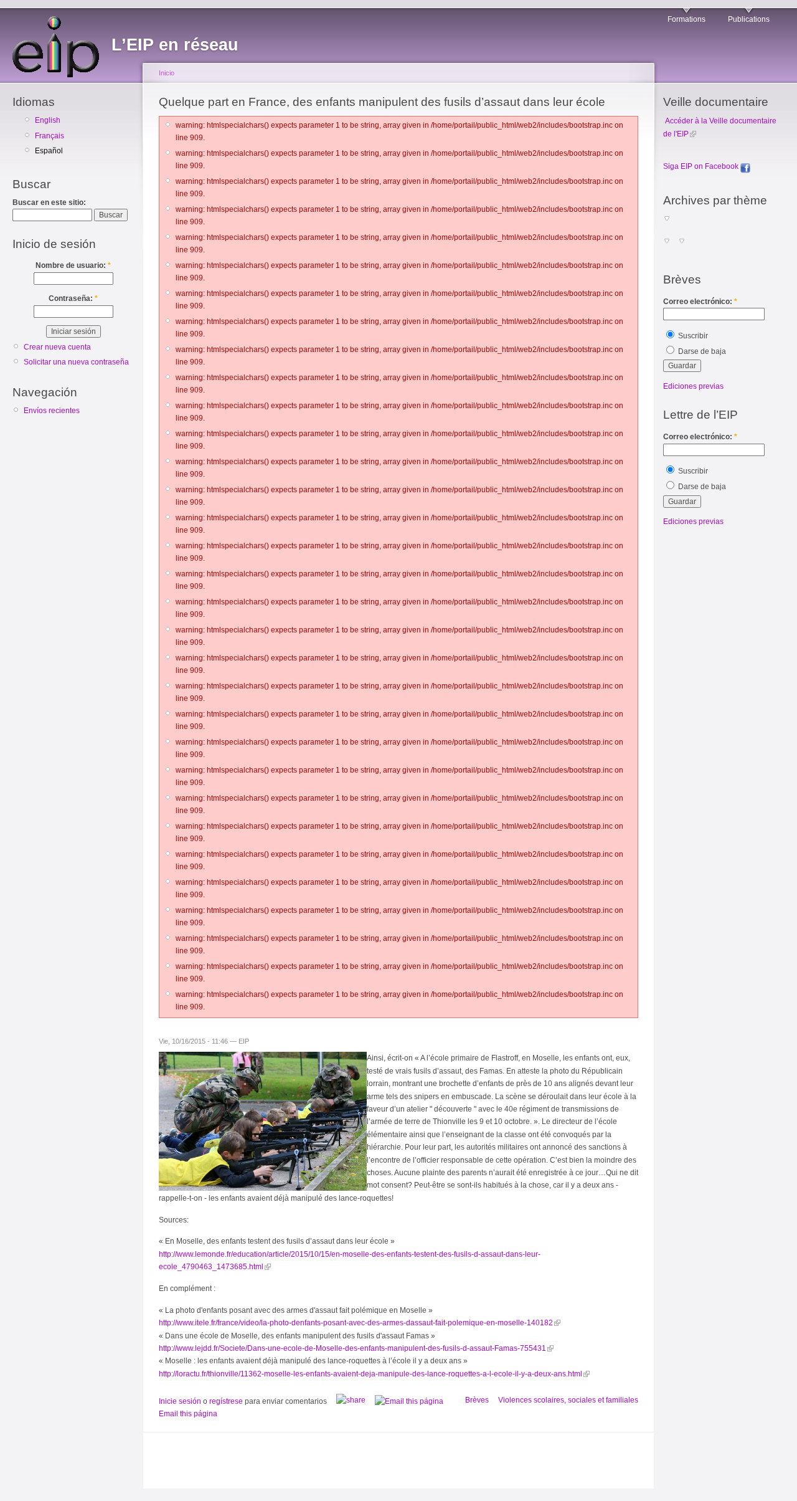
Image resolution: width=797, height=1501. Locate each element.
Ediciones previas (693, 386)
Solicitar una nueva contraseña (76, 362)
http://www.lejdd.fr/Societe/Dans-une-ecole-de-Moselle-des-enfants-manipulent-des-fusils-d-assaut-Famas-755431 (352, 1348)
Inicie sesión (180, 1401)
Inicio (166, 73)
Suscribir (692, 335)
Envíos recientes (52, 410)
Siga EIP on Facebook (701, 166)
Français (49, 135)
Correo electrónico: (700, 301)
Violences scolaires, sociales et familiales (568, 1400)
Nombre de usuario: (73, 265)
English (47, 120)
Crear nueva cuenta (57, 347)
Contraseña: (73, 298)
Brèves (477, 1400)
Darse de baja (701, 351)
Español (49, 150)
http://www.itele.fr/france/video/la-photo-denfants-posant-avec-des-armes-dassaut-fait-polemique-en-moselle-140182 (356, 1322)
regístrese (226, 1401)
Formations (686, 19)
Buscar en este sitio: (49, 202)
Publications (749, 19)
